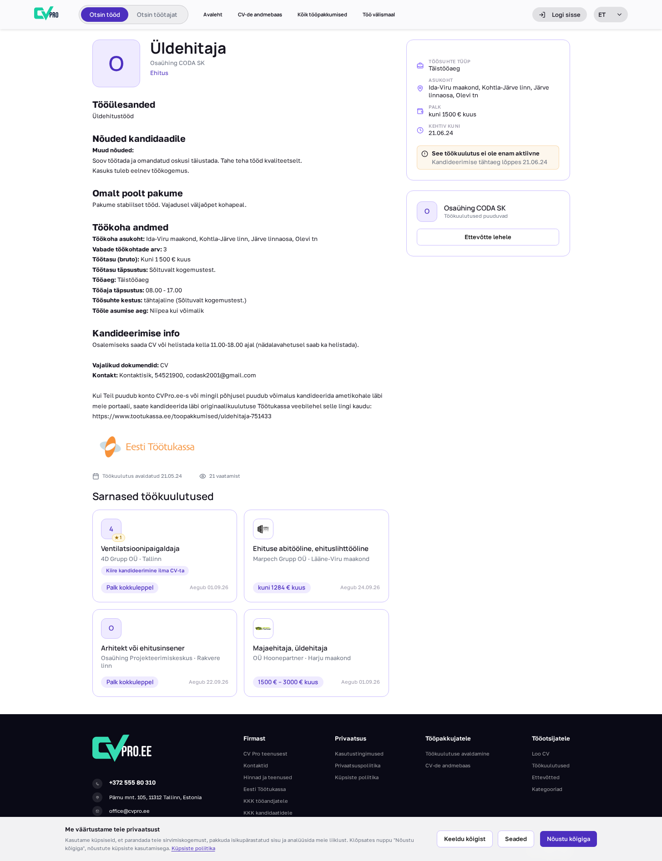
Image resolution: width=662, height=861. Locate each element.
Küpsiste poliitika (193, 848)
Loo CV (541, 753)
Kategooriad (547, 789)
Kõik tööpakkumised (322, 14)
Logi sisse (566, 14)
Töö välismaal (379, 14)
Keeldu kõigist (464, 838)
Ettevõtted (546, 777)
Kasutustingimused (359, 753)
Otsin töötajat (157, 14)
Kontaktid (255, 765)
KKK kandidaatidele (268, 813)
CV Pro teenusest (265, 753)
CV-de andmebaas (260, 14)
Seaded (516, 838)
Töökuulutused (551, 765)
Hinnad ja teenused (267, 777)
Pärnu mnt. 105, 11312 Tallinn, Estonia (155, 797)
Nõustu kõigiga (568, 838)
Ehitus (159, 72)
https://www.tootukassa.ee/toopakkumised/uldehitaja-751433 (182, 416)
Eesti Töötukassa (264, 789)
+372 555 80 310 (132, 782)
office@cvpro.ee (129, 811)
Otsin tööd (105, 14)
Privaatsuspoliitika (357, 765)
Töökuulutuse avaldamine (457, 753)
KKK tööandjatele (265, 801)
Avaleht (212, 14)
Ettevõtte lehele (488, 236)
